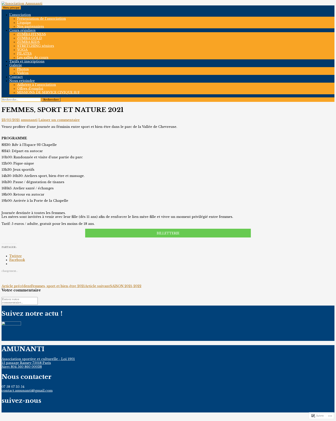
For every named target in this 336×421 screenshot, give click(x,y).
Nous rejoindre (22, 81)
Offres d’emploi (30, 88)
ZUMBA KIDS (28, 42)
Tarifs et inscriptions (27, 61)
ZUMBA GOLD (29, 38)
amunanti (29, 120)
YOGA (22, 50)
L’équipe (24, 22)
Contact (16, 77)
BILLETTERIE (168, 233)
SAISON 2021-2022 (113, 286)
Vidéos (23, 73)
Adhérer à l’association (36, 85)
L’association (20, 15)
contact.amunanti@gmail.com (27, 390)
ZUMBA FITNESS (31, 34)
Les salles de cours (32, 57)
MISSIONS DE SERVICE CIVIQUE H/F (48, 92)
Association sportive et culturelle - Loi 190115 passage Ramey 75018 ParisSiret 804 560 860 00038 (38, 363)
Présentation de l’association (41, 19)
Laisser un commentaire (59, 120)
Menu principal (11, 7)
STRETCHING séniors (35, 46)
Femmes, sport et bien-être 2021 (43, 286)
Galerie (15, 65)
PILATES (24, 53)
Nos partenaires (30, 26)
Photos (23, 69)
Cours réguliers (22, 30)
